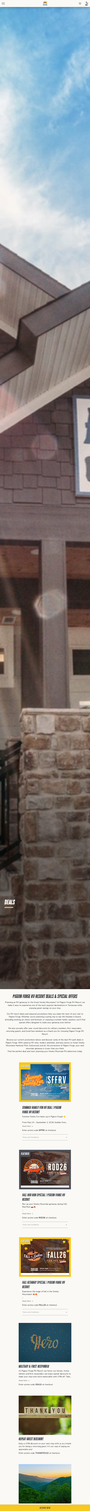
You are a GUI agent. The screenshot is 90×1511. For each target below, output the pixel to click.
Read (26, 1126)
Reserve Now (45, 1508)
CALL (86, 5)
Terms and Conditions (30, 1137)
